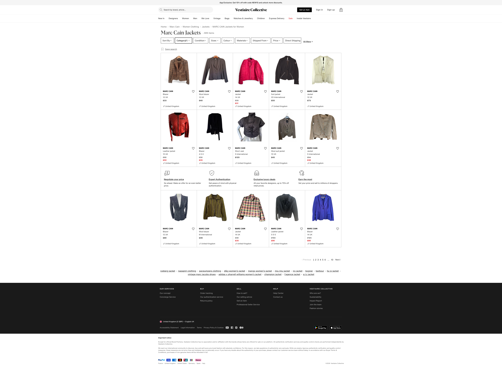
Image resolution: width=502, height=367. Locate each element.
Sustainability (315, 297)
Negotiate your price (174, 179)
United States (182, 363)
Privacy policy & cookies (214, 327)
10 (332, 259)
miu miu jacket (282, 271)
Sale (291, 18)
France (160, 363)
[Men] (199, 18)
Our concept (165, 293)
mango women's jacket (260, 271)
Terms (199, 327)
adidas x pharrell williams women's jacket (240, 274)
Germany (192, 363)
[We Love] (211, 18)
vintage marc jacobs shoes (202, 274)
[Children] (267, 18)
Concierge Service (168, 297)
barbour (320, 271)
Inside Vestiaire (304, 18)
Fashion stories (316, 308)
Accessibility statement (169, 327)
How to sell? (242, 293)
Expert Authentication (219, 179)
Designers (173, 18)
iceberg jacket (167, 271)
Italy (203, 363)
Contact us (278, 297)
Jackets (206, 26)
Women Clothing (191, 26)
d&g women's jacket (234, 271)
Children (261, 18)
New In (161, 18)
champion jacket (272, 274)
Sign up (331, 9)
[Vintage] (223, 18)
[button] (341, 10)
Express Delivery (276, 18)
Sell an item (304, 9)
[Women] (191, 18)
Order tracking (206, 293)
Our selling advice (244, 297)
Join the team (315, 304)
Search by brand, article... (175, 9)
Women (185, 18)
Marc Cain (175, 26)
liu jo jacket (333, 271)
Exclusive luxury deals (264, 179)
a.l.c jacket (308, 274)
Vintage (216, 18)
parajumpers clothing (210, 271)
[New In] (167, 18)
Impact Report (316, 300)
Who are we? (315, 293)
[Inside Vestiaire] (313, 18)
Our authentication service (211, 297)
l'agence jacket (292, 274)
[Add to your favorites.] (193, 91)
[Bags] (231, 18)
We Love (205, 18)
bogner (309, 271)
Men (195, 18)
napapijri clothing (187, 271)
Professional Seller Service (248, 304)
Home (164, 26)
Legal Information (188, 327)
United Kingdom (170, 363)
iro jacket (297, 271)
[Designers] (180, 18)
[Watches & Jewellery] (255, 18)
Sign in (319, 9)
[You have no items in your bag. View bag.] (341, 10)
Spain (199, 363)
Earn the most (305, 179)
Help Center (278, 293)
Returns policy (206, 300)
